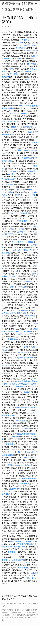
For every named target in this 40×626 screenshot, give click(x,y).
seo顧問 (12, 179)
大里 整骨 (19, 544)
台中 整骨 (21, 229)
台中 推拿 (8, 415)
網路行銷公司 (18, 381)
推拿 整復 (8, 161)
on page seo (18, 386)
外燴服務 (14, 271)
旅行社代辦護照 (27, 127)
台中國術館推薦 (30, 45)
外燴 (30, 190)
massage (27, 368)
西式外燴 (5, 77)
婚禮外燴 (16, 250)
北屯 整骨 (9, 184)
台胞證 (28, 106)
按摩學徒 (21, 232)
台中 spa (21, 547)
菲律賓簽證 (28, 281)
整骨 (26, 381)
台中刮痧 (5, 179)
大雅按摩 (12, 313)
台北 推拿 (31, 195)
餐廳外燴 (18, 465)
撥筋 (11, 113)
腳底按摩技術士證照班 (29, 250)
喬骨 (14, 426)
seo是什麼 (19, 331)
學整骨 (25, 213)
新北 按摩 (16, 310)
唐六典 (28, 562)
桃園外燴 (27, 457)
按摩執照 (9, 339)
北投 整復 (11, 276)
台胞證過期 (12, 229)
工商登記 (11, 174)
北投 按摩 (11, 560)
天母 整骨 (9, 444)
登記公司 (24, 407)
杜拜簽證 (31, 171)
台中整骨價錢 (31, 478)
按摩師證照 (30, 434)
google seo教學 (13, 436)
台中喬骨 (25, 428)
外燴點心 (5, 134)
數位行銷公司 (16, 213)
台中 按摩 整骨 (17, 242)
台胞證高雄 (26, 158)
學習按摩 (19, 43)
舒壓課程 (13, 384)
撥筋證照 (19, 560)
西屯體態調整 (30, 384)
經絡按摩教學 (14, 489)
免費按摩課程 (20, 358)
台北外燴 (12, 287)
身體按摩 (17, 195)
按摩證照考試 (18, 150)
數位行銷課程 (7, 494)
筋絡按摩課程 (23, 568)
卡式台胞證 (20, 421)
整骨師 (6, 384)
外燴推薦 (11, 552)
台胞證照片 (26, 40)
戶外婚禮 (17, 58)
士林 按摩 (9, 129)
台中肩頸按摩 (26, 71)
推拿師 (15, 415)
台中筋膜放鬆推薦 (20, 113)
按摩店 (12, 69)
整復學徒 (16, 407)
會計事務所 (13, 171)
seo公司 (22, 106)
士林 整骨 (14, 547)
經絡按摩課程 (29, 544)
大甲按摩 (26, 465)
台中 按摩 (5, 121)
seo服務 (5, 476)
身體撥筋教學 (32, 50)
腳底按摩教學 (32, 132)
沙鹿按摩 (9, 331)
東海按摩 (32, 310)
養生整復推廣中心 (16, 541)
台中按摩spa (15, 74)
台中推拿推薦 (28, 452)
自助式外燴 (20, 48)
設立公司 (27, 392)
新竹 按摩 (29, 316)
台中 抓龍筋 (17, 452)
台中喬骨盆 (31, 64)
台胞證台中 (15, 127)
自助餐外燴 (8, 108)
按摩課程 (9, 455)
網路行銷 (5, 253)
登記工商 (28, 79)
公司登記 (11, 234)
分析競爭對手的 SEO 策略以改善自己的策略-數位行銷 (19, 6)
